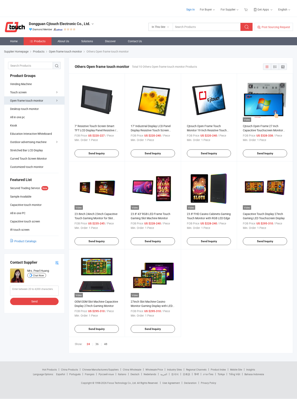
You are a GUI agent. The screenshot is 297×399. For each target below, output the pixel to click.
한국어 (175, 374)
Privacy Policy (208, 382)
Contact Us (135, 41)
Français (89, 374)
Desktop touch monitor (24, 109)
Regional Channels (196, 369)
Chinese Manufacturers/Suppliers (100, 369)
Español (60, 374)
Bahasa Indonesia (254, 374)
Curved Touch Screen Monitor (28, 158)
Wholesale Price (154, 369)
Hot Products (49, 369)
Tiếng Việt (234, 374)
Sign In (190, 9)
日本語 (186, 374)
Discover (110, 41)
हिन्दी (196, 374)
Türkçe (221, 374)
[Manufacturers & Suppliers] (30, 8)
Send (34, 301)
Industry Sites (174, 369)
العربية (163, 374)
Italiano (122, 374)
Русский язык (106, 374)
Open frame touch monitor (26, 100)
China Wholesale (132, 369)
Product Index (218, 369)
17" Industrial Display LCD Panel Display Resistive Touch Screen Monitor (151, 130)
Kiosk (13, 125)
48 (105, 344)
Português (75, 374)
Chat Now (38, 275)
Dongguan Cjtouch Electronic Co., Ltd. (59, 24)
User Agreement (171, 382)
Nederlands (150, 374)
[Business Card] (57, 262)
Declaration (190, 382)
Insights (250, 369)
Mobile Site (236, 369)
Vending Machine (21, 84)
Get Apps (263, 9)
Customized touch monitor (26, 167)
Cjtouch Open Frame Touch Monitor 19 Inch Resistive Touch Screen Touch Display (207, 130)
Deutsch (135, 374)
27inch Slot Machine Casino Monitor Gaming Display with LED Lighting (152, 306)
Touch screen (18, 92)
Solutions (87, 41)
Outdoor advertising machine (28, 142)
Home (14, 41)
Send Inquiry (96, 153)
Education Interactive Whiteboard (31, 134)
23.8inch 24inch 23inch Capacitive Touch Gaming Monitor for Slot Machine (96, 218)
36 (97, 344)
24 (88, 344)
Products (39, 41)
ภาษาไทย (208, 374)
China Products (69, 369)
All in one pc (17, 117)
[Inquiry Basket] (246, 9)
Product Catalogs (25, 241)
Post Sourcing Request (276, 27)
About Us (63, 41)
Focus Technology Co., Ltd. (122, 382)
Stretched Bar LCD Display (26, 150)
